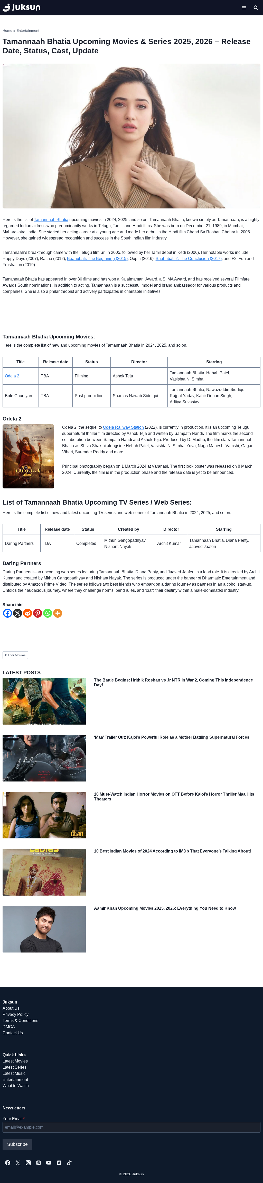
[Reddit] (27, 613)
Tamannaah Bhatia (51, 219)
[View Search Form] (255, 7)
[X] (17, 613)
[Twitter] (18, 1163)
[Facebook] (7, 613)
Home (7, 31)
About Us (11, 1008)
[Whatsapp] (47, 613)
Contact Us (13, 1033)
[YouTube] (49, 1163)
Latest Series (14, 1067)
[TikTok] (69, 1163)
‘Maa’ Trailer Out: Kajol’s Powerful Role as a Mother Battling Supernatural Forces (171, 737)
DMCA (9, 1027)
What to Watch (16, 1086)
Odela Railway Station (123, 427)
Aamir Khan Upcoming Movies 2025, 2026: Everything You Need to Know (165, 908)
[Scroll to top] (250, 1173)
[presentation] (44, 701)
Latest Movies (15, 1061)
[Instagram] (28, 1163)
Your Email (14, 1119)
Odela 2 (12, 376)
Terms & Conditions (20, 1020)
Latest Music (14, 1073)
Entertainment (27, 31)
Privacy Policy (16, 1014)
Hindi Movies (15, 655)
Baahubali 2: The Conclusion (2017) (189, 258)
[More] (57, 613)
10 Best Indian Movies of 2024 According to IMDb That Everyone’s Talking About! (172, 851)
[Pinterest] (37, 613)
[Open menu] (244, 8)
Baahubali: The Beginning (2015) (97, 258)
